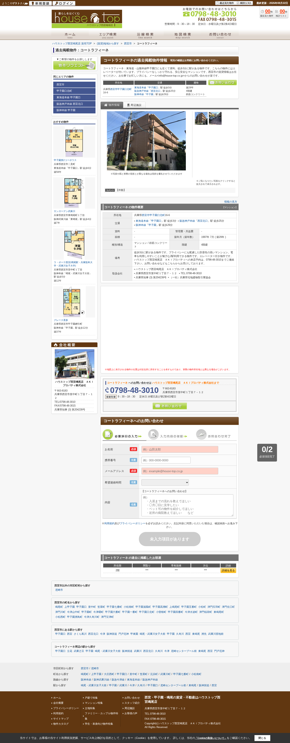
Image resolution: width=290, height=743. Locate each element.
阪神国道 (112, 634)
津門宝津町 (107, 617)
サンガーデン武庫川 (64, 211)
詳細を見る (228, 570)
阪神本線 (139, 94)
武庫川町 (165, 674)
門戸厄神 (124, 634)
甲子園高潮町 (160, 607)
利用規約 (109, 523)
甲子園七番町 (114, 607)
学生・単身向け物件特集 (99, 723)
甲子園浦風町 (143, 607)
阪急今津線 (118, 679)
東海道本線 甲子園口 (68, 97)
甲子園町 (86, 612)
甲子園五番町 (189, 607)
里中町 (92, 607)
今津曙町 (98, 612)
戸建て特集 (91, 697)
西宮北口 (155, 91)
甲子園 (149, 94)
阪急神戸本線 (141, 91)
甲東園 (134, 634)
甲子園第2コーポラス (65, 160)
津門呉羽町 (214, 607)
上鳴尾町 (174, 607)
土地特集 (90, 708)
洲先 (204, 634)
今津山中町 (73, 612)
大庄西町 (109, 674)
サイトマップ (61, 718)
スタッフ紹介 (132, 702)
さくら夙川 (80, 634)
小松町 (202, 607)
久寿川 (180, 634)
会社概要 (58, 702)
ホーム (57, 697)
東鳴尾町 (219, 612)
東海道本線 (140, 87)
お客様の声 (130, 713)
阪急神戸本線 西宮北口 (70, 103)
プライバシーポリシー (132, 523)
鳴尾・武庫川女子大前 (152, 634)
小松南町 (129, 607)
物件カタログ (61, 723)
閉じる (262, 737)
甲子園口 (153, 87)
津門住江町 (228, 607)
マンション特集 (94, 702)
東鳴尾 (196, 634)
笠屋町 (101, 607)
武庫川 (138, 651)
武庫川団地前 (216, 634)
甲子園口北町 (124, 89)
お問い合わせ (132, 697)
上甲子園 (70, 607)
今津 (102, 634)
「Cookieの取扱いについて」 (211, 738)
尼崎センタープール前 (184, 651)
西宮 (69, 634)
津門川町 (60, 612)
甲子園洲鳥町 (74, 617)
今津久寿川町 (91, 617)
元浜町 (154, 674)
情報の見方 (230, 201)
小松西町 (60, 617)
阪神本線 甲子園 (66, 110)
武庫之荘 (79, 651)
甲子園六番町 (113, 612)
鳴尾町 (59, 607)
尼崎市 (59, 590)
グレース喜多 (61, 320)
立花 (69, 651)
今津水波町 (191, 612)
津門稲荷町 (205, 612)
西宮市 (113, 89)
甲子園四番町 (175, 612)
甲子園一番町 (130, 612)
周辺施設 (129, 708)
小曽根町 (161, 612)
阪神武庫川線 (101, 679)
